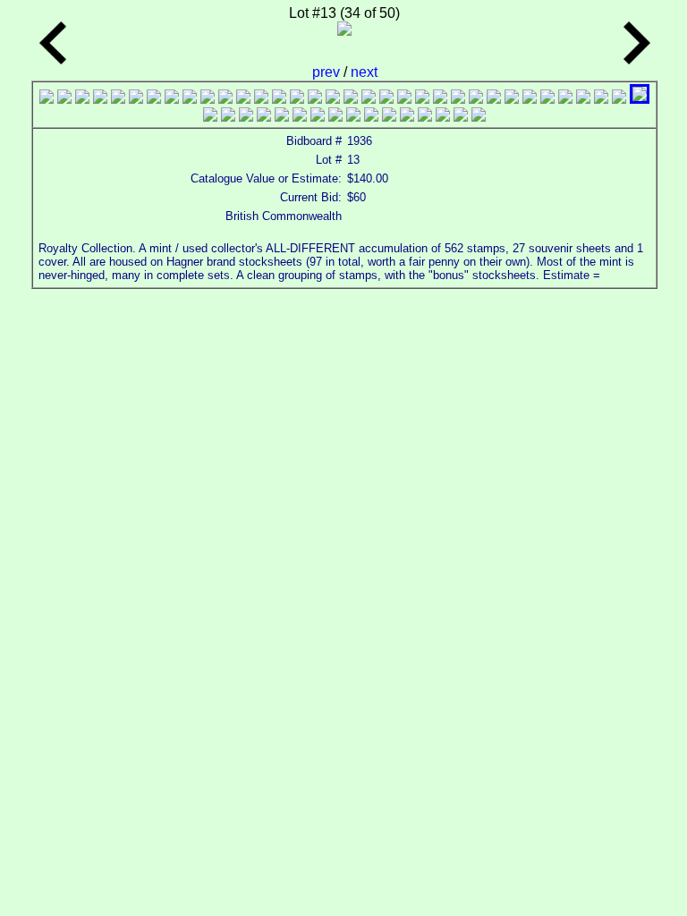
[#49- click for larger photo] (461, 116)
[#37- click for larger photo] (246, 116)
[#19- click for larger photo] (368, 98)
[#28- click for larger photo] (529, 98)
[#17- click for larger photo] (333, 98)
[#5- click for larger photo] (118, 98)
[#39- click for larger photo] (282, 116)
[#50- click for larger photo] (478, 116)
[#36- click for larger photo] (228, 116)
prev (328, 72)
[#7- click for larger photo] (154, 98)
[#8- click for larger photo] (172, 98)
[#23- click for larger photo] (440, 98)
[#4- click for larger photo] (100, 98)
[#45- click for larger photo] (389, 116)
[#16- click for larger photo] (315, 98)
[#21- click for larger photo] (404, 98)
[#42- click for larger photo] (335, 116)
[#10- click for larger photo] (207, 98)
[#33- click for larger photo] (619, 98)
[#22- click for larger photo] (422, 98)
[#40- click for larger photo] (300, 116)
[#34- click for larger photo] (639, 98)
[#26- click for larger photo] (494, 98)
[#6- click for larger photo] (136, 98)
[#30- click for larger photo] (565, 98)
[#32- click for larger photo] (601, 98)
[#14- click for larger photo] (279, 98)
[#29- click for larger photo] (547, 98)
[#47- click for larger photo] (425, 116)
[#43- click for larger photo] (353, 116)
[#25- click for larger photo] (476, 98)
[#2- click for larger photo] (64, 98)
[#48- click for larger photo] (443, 116)
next (364, 72)
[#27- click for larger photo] (512, 98)
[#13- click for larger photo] (261, 98)
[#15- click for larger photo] (297, 98)
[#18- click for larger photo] (351, 98)
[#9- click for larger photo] (189, 98)
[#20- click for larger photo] (386, 98)
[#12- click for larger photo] (243, 98)
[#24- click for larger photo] (458, 98)
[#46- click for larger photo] (407, 116)
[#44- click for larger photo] (371, 116)
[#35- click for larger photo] (210, 116)
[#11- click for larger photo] (225, 98)
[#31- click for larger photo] (583, 98)
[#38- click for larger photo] (264, 116)
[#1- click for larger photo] (46, 98)
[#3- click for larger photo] (82, 98)
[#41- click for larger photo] (317, 116)
